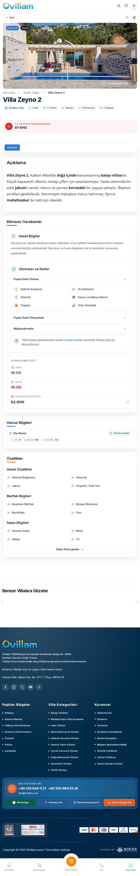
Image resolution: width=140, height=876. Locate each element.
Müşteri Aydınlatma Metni (112, 744)
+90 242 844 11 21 (32, 788)
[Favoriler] (126, 5)
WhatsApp (23, 802)
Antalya (9, 712)
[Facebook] (5, 687)
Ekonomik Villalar (61, 763)
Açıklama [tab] (12, 147)
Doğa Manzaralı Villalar (64, 757)
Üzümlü (9, 738)
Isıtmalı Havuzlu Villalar (65, 738)
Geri (12, 17)
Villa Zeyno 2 (56, 92)
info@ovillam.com (28, 793)
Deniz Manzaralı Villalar (65, 731)
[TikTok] (39, 687)
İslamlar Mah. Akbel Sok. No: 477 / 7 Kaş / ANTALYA (33, 677)
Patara (8, 744)
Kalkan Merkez (13, 719)
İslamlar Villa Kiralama (18, 731)
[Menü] (134, 6)
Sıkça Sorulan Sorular (110, 763)
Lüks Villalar (58, 725)
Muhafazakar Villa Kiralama (67, 719)
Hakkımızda (104, 712)
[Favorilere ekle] (127, 17)
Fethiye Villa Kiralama (17, 725)
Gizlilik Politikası (107, 750)
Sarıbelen (10, 750)
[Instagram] (14, 687)
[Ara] (118, 5)
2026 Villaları (59, 770)
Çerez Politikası (106, 757)
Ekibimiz (102, 719)
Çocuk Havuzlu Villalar (64, 750)
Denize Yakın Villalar (63, 744)
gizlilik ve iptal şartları (69, 339)
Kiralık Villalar (31, 92)
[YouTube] (30, 687)
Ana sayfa (9, 92)
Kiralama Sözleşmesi (109, 731)
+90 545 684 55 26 (63, 788)
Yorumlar (102, 725)
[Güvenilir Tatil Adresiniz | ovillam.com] (18, 5)
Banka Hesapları (107, 738)
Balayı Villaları (59, 712)
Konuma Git (55, 802)
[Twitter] (22, 687)
